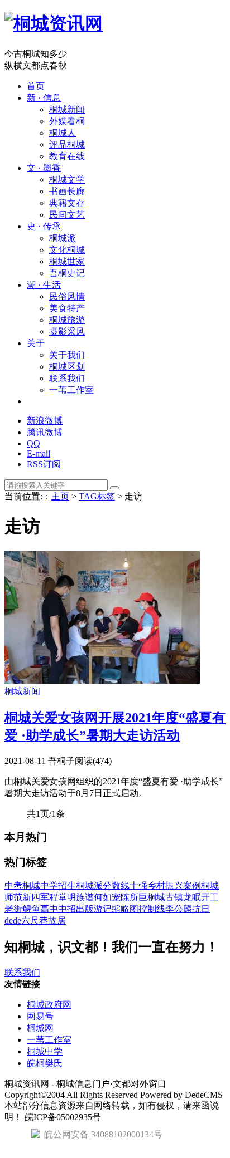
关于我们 (67, 355)
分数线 (116, 885)
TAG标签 (97, 496)
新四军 (35, 897)
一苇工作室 (71, 390)
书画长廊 (67, 191)
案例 (192, 885)
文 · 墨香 (44, 168)
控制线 (151, 909)
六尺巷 (34, 920)
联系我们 (67, 378)
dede (12, 920)
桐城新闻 (67, 109)
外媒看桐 (67, 121)
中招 (67, 909)
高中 (49, 909)
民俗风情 (67, 296)
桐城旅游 (67, 320)
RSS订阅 (44, 464)
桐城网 (40, 1028)
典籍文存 (67, 203)
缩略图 (125, 909)
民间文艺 (67, 214)
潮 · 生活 (44, 285)
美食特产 (67, 308)
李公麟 (178, 909)
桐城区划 (67, 366)
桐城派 (62, 238)
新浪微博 (45, 420)
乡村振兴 (165, 885)
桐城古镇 (165, 897)
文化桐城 (67, 249)
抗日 (201, 909)
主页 (60, 496)
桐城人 (62, 133)
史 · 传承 (44, 226)
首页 (36, 86)
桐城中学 (40, 885)
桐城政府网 (49, 1004)
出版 (85, 909)
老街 (13, 909)
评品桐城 (67, 144)
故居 (57, 920)
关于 (36, 343)
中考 (13, 885)
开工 (210, 897)
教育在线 (67, 156)
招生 (67, 885)
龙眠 (192, 897)
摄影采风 (67, 331)
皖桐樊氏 (45, 1063)
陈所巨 (134, 897)
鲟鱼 (31, 909)
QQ (33, 443)
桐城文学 (67, 179)
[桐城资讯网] (53, 23)
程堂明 (62, 897)
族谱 (85, 897)
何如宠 (107, 897)
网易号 (40, 1016)
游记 (103, 909)
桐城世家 (67, 261)
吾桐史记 (67, 273)
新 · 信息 (44, 97)
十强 (138, 885)
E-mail (38, 453)
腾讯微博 (45, 432)
